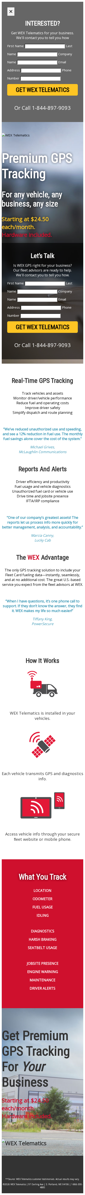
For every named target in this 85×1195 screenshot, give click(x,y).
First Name (15, 46)
